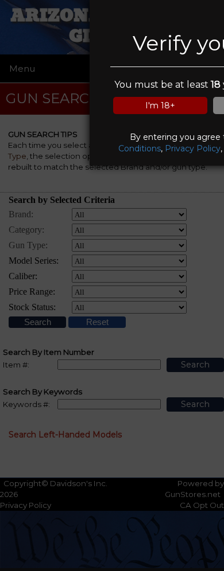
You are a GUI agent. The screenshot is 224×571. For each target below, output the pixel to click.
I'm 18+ (160, 105)
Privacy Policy (193, 148)
